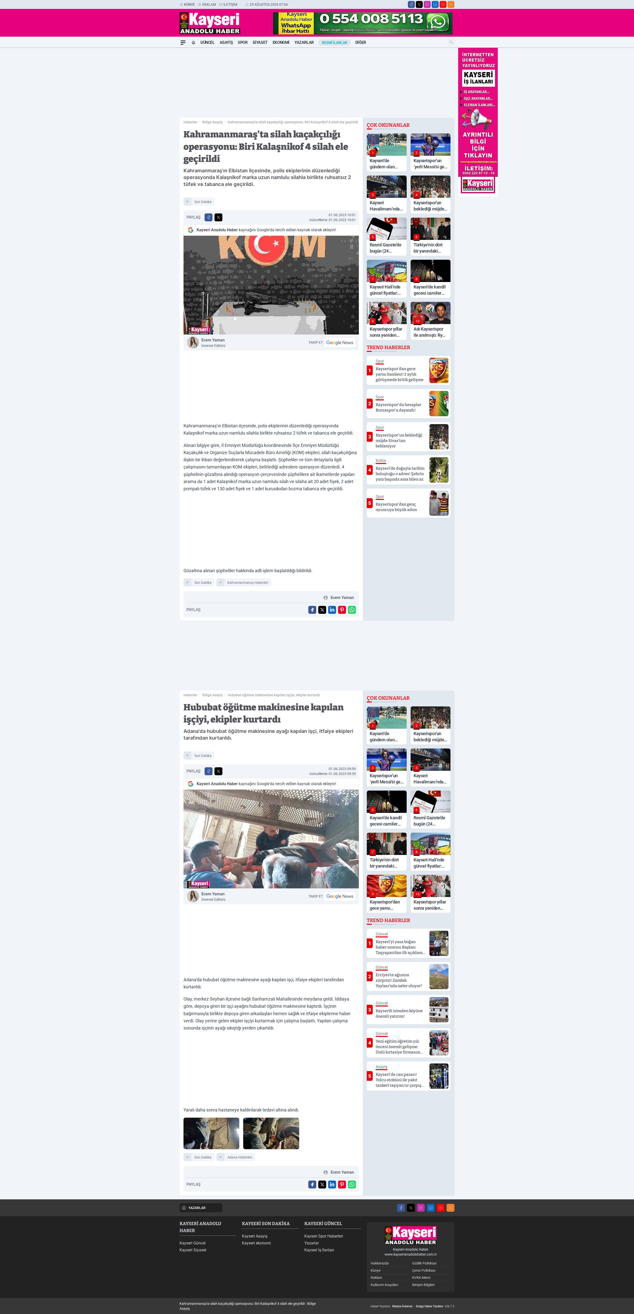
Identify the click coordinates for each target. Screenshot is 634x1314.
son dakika (202, 202)
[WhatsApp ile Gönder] (352, 610)
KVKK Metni (421, 1278)
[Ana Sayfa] (193, 42)
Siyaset (260, 42)
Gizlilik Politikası (424, 1263)
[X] (419, 4)
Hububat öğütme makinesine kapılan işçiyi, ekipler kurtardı (274, 695)
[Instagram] (427, 4)
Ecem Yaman (213, 343)
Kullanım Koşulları (384, 1285)
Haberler (190, 122)
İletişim (230, 4)
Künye (189, 4)
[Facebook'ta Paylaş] (208, 217)
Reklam (209, 4)
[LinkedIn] (435, 4)
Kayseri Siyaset (193, 1250)
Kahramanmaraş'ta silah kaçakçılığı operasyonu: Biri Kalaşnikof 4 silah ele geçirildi (293, 122)
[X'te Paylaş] (218, 217)
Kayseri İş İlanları (319, 1250)
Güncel (207, 42)
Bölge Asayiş (212, 122)
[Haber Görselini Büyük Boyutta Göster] (271, 285)
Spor (242, 42)
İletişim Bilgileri (423, 1285)
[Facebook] (411, 4)
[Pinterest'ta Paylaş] (342, 610)
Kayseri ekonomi (256, 1243)
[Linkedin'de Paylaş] (332, 610)
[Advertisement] (156, 122)
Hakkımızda (380, 1263)
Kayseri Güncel (193, 1243)
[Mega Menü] (183, 42)
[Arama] (451, 42)
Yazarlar (304, 42)
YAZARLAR (197, 1208)
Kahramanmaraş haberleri (247, 583)
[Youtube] (443, 4)
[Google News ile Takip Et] (340, 342)
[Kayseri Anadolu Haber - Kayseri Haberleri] (411, 1235)
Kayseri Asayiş (254, 1236)
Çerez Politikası (423, 1270)
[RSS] (451, 4)
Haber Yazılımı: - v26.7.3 (412, 1306)
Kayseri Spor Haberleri (323, 1236)
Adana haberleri (239, 1157)
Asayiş (226, 42)
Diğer (360, 42)
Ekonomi (281, 42)
